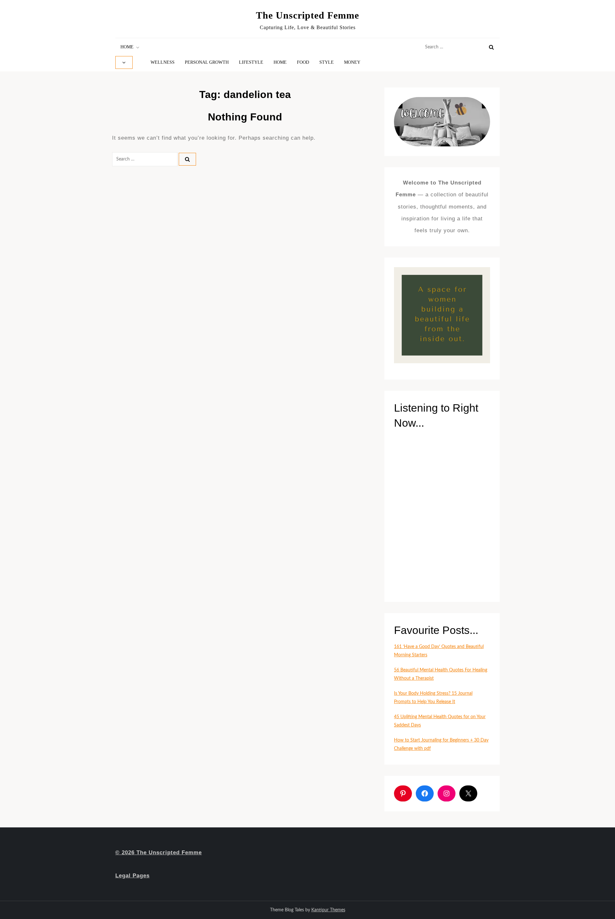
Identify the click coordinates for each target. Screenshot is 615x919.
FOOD (303, 62)
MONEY (352, 62)
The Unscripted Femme (307, 15)
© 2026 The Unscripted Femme (158, 852)
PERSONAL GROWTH (207, 62)
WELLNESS (163, 62)
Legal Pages (132, 876)
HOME (127, 47)
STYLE (326, 62)
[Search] (491, 47)
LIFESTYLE (251, 62)
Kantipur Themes (328, 910)
